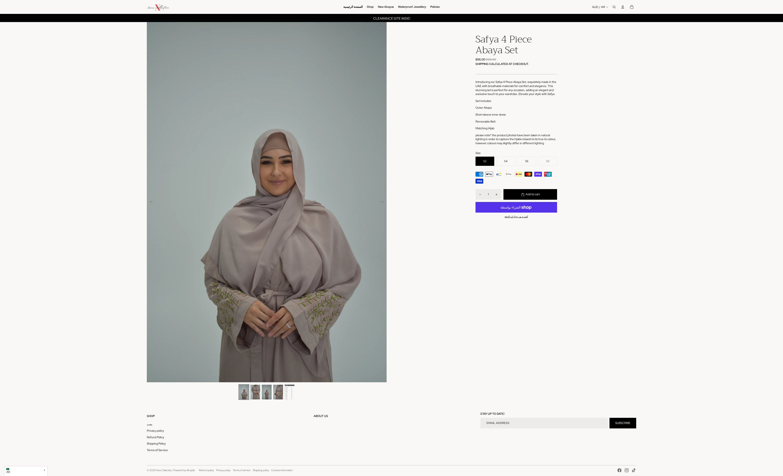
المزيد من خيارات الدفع (516, 216)
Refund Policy (155, 437)
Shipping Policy (156, 443)
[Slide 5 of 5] (289, 392)
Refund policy (206, 470)
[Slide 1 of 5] (244, 392)
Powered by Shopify (184, 470)
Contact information (282, 470)
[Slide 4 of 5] (278, 392)
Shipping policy (261, 470)
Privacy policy (155, 431)
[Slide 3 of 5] (267, 392)
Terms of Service (157, 450)
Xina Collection (164, 470)
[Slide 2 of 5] (255, 392)
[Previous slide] (150, 202)
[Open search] (614, 6)
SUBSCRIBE (622, 423)
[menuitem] (353, 6)
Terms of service (241, 470)
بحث (149, 424)
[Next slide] (383, 202)
